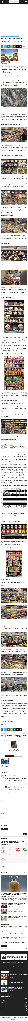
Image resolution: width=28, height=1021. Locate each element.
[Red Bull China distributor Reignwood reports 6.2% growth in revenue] (14, 854)
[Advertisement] (14, 18)
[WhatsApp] (11, 46)
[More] (24, 46)
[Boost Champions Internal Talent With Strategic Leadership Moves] (4, 905)
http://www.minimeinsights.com (14, 750)
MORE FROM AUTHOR (18, 755)
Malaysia (17, 36)
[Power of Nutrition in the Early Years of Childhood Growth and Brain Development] (4, 918)
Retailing (5, 33)
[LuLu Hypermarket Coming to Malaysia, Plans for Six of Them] (5, 761)
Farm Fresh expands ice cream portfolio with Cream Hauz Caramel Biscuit (14, 931)
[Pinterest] (8, 46)
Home (2, 33)
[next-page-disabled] (14, 769)
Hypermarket (10, 33)
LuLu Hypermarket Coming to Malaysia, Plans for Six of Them (4, 765)
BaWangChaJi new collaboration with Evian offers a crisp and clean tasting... (14, 894)
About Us (3, 1017)
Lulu (5, 724)
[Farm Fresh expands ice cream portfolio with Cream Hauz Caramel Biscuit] (4, 982)
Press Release (3, 1000)
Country (12, 36)
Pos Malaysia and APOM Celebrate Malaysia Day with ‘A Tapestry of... (16, 988)
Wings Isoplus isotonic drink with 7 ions (6, 736)
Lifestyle (2, 1008)
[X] (5, 46)
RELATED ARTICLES (9, 755)
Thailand (2, 1002)
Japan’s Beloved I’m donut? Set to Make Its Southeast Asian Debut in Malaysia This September (14, 927)
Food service (3, 1010)
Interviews (14, 1017)
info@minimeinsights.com (16, 966)
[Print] (20, 46)
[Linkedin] (14, 46)
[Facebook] (2, 46)
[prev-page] (13, 769)
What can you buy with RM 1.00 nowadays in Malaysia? (21, 737)
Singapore (3, 1006)
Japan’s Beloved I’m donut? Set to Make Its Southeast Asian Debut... (17, 975)
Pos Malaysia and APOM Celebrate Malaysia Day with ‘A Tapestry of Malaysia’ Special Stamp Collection (14, 934)
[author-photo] (14, 744)
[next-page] (3, 869)
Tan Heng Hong (4, 43)
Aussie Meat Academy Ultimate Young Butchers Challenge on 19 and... (17, 910)
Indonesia (2, 1004)
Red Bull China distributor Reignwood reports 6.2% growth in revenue (12, 842)
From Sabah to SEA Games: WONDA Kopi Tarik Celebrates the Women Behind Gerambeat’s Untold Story (13, 938)
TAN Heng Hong (11, 786)
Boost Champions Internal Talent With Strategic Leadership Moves (17, 904)
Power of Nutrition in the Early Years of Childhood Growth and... (17, 917)
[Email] (17, 46)
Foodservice (24, 1017)
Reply (6, 783)
